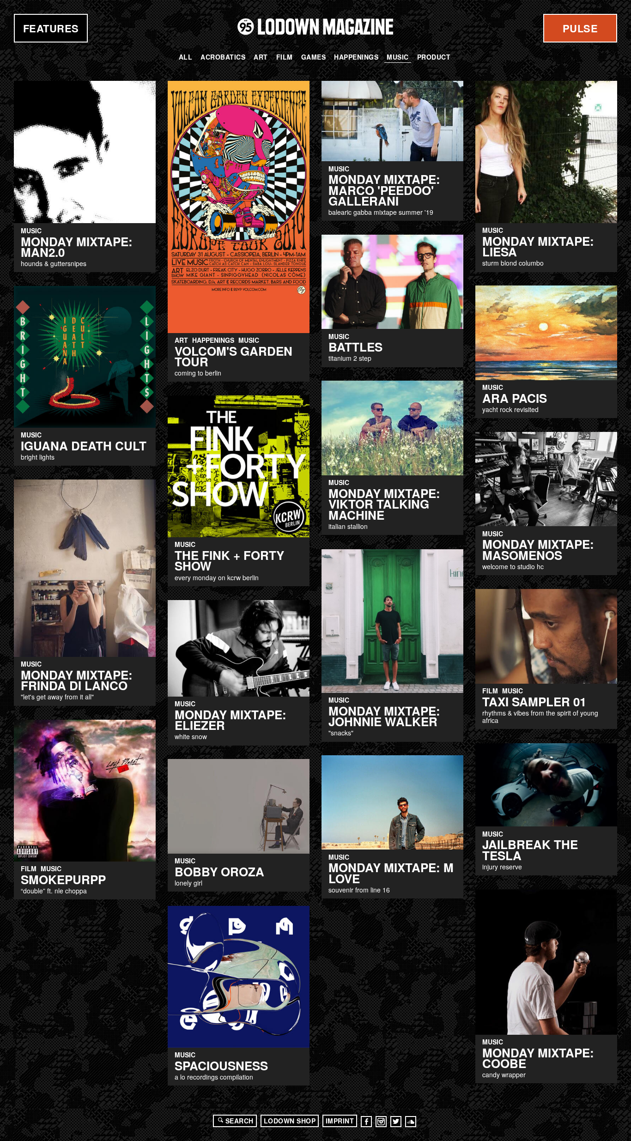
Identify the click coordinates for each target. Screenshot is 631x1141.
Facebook (366, 1121)
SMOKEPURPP (63, 879)
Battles (355, 346)
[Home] (315, 27)
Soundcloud (410, 1121)
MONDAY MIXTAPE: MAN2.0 (77, 247)
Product (434, 56)
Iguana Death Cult (83, 445)
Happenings (356, 56)
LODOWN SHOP (290, 1120)
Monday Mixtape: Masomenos (538, 549)
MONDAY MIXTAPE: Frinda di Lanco (77, 680)
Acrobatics (222, 56)
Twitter (395, 1121)
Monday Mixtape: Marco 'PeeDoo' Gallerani (384, 189)
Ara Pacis (514, 398)
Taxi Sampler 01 (534, 701)
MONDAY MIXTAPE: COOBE (538, 1058)
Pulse (580, 28)
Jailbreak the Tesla (530, 849)
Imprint (340, 1120)
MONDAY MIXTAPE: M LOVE (391, 872)
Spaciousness (221, 1065)
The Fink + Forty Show (229, 560)
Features (51, 28)
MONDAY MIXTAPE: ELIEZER (230, 720)
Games (313, 56)
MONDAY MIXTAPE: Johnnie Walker (384, 716)
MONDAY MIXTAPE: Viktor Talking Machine (384, 504)
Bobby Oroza (219, 871)
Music (398, 56)
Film (284, 56)
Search (239, 1120)
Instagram (381, 1121)
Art (261, 56)
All (186, 56)
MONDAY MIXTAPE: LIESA (538, 246)
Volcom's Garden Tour (233, 356)
